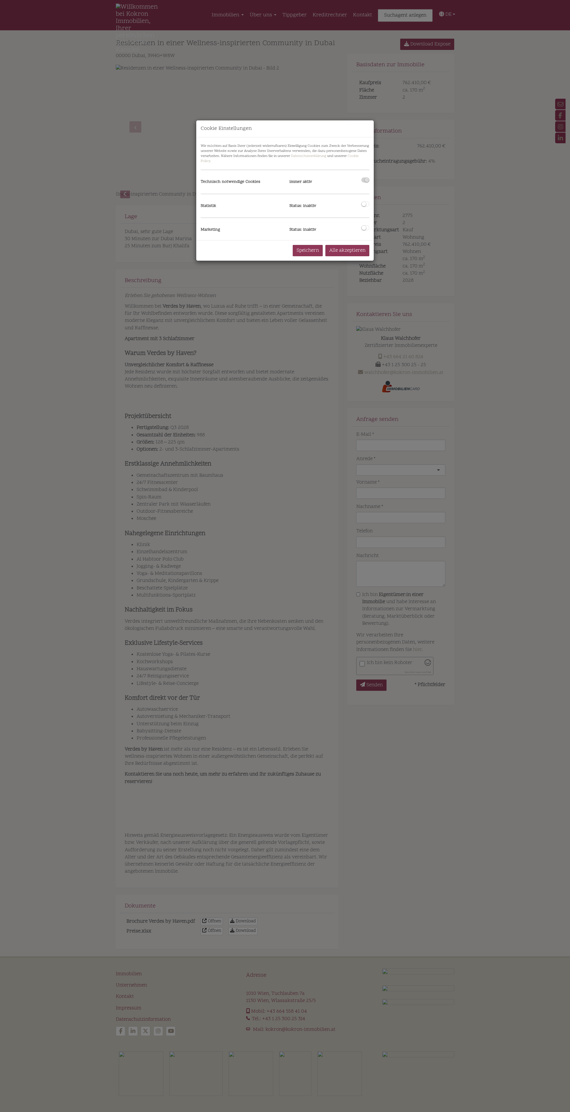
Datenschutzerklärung (308, 156)
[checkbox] (365, 180)
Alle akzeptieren (347, 250)
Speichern (308, 250)
